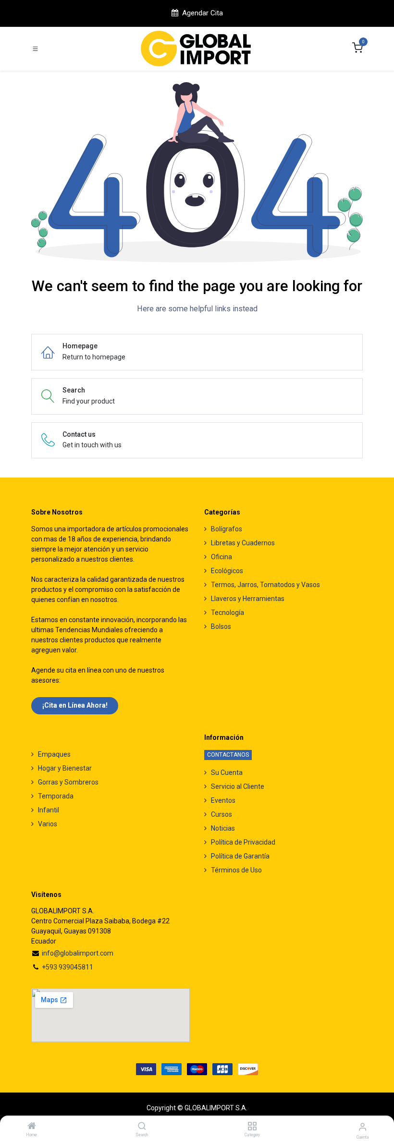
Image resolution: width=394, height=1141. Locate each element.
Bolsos (221, 626)
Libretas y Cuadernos (243, 543)
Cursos (221, 814)
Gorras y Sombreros (68, 782)
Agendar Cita (202, 13)
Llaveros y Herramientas (247, 598)
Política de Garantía (240, 856)
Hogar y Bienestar (65, 768)
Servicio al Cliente (237, 786)
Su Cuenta (227, 772)
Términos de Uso (236, 870)
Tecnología (227, 612)
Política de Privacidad (243, 842)
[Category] (252, 1126)
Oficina (221, 557)
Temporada (56, 796)
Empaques (54, 754)
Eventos (223, 800)
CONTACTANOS (228, 754)
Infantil (48, 810)
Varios (47, 824)
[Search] (142, 1126)
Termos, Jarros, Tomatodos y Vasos (265, 585)
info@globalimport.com (77, 953)
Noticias (223, 828)
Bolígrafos (226, 529)
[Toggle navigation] (35, 48)
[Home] (31, 1126)
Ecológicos (227, 571)
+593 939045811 (67, 967)
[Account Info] (362, 1126)
